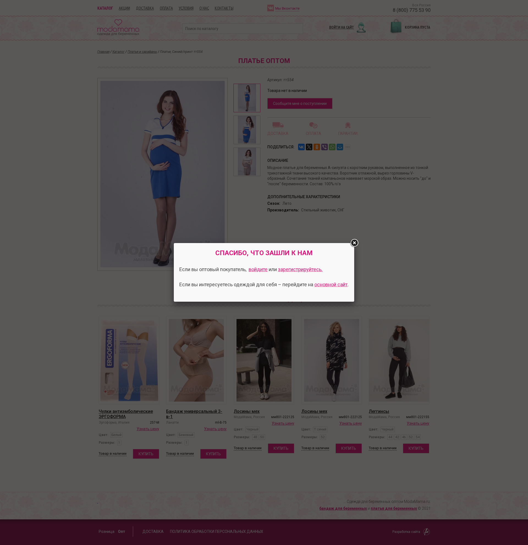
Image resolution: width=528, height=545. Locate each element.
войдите (258, 269)
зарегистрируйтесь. (300, 269)
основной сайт (331, 284)
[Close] (354, 243)
